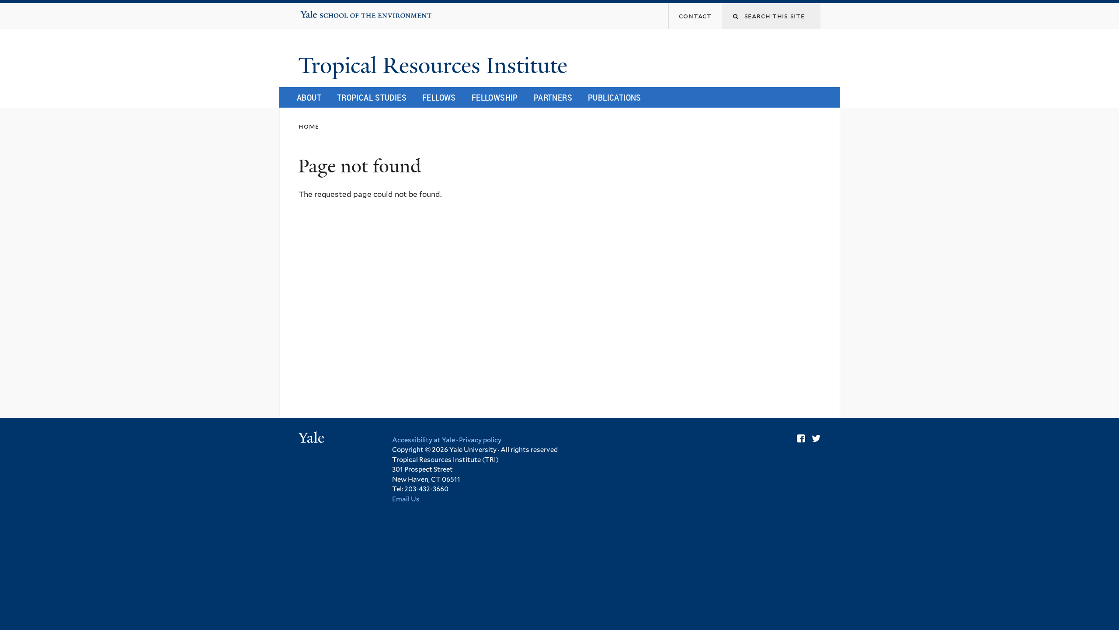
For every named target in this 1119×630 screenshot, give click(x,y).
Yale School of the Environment (328, 11)
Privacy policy (480, 440)
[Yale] (313, 439)
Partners (553, 97)
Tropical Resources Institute (435, 65)
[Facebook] (801, 438)
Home (309, 126)
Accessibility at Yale (423, 440)
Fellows (439, 97)
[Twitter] (816, 438)
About (309, 97)
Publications (614, 97)
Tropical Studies (372, 97)
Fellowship (495, 97)
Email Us (406, 499)
